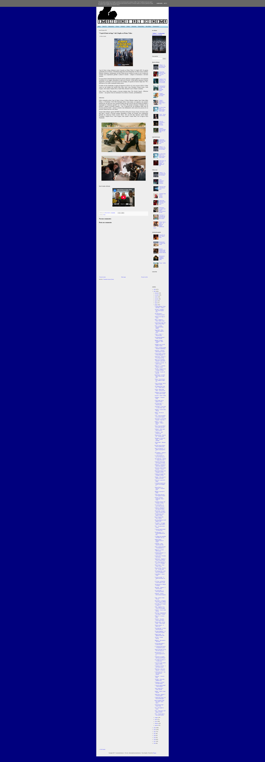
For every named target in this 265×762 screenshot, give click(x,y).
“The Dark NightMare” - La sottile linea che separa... (160, 632)
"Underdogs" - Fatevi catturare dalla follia (159, 544)
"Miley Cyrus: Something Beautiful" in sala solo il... (160, 360)
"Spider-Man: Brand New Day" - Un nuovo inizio (162, 74)
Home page (123, 277)
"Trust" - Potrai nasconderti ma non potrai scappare (160, 416)
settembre (157, 298)
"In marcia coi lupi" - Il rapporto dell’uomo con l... (160, 578)
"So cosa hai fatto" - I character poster (159, 404)
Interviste (134, 26)
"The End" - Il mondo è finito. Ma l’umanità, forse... (159, 310)
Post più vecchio (144, 277)
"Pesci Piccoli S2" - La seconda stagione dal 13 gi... (160, 653)
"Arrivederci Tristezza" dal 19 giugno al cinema (160, 502)
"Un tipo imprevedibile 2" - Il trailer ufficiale (160, 644)
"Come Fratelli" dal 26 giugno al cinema (159, 401)
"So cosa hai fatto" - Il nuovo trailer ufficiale (159, 505)
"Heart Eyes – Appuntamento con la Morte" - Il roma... (160, 613)
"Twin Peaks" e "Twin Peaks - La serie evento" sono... (160, 407)
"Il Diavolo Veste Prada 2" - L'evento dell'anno (162, 195)
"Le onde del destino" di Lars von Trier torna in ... (160, 456)
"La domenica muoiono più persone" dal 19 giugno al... (160, 484)
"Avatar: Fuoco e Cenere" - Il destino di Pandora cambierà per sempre (159, 225)
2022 (155, 731)
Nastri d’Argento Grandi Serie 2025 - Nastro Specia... (159, 701)
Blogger (154, 753)
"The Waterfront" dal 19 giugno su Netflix (159, 514)
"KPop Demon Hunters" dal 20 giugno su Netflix (160, 471)
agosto (156, 300)
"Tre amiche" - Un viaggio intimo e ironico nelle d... (160, 524)
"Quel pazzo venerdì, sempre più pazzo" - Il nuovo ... (160, 468)
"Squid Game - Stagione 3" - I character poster (160, 695)
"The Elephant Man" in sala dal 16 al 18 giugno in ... (160, 572)
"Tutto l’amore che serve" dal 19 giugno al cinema (160, 495)
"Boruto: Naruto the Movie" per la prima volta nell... (160, 427)
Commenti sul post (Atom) (108, 279)
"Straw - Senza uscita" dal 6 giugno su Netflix (160, 711)
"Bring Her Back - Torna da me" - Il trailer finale (160, 569)
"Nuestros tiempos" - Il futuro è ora (159, 626)
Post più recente (102, 277)
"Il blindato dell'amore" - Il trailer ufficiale (160, 553)
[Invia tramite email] (118, 213)
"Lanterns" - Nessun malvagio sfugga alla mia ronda (162, 130)
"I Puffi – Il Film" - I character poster (159, 335)
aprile (156, 719)
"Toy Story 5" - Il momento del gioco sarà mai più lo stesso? (162, 217)
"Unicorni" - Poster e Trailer (160, 395)
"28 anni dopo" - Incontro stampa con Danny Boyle (160, 511)
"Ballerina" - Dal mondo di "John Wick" (160, 641)
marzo (156, 721)
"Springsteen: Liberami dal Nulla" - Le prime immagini (160, 439)
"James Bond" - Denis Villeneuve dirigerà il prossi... (159, 331)
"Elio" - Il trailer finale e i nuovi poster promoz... (160, 714)
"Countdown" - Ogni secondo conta (159, 433)
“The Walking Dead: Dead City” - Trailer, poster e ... (160, 387)
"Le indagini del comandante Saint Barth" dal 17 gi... (160, 537)
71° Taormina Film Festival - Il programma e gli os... (160, 647)
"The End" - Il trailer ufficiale (159, 638)
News (99, 26)
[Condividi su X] (121, 213)
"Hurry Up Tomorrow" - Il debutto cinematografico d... (160, 449)
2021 (155, 733)
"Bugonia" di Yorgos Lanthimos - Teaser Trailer (159, 341)
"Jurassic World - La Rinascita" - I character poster (160, 488)
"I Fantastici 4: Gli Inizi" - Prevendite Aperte (160, 683)
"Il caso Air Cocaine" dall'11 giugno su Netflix (160, 663)
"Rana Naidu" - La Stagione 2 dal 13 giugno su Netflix (160, 601)
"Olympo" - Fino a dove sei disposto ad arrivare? (160, 478)
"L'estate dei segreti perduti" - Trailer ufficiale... (160, 686)
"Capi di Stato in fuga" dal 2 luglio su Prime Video (160, 323)
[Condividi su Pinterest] (123, 213)
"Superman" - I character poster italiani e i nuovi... (160, 351)
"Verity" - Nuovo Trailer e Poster (162, 115)
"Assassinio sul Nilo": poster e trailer (162, 236)
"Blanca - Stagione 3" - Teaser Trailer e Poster (159, 320)
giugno (156, 304)
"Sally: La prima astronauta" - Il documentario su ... (160, 547)
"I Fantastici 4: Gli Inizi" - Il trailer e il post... (160, 363)
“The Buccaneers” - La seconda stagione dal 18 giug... (160, 533)
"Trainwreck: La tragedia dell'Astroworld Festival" (160, 657)
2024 (155, 727)
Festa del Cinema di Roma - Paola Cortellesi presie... (160, 446)
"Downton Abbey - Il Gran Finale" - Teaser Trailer (160, 623)
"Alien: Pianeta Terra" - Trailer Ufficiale (159, 689)
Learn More (159, 3)
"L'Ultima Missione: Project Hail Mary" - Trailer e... (160, 307)
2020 (155, 735)
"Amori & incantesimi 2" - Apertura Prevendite (162, 123)
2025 (155, 291)
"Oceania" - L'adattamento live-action (162, 94)
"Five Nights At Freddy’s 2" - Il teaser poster (160, 660)
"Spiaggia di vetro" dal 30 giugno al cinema (160, 345)
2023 (155, 729)
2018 (155, 739)
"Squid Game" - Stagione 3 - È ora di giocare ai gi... (160, 357)
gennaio (156, 725)
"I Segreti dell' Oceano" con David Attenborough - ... (160, 698)
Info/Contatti (102, 749)
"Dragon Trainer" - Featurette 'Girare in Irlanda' (159, 540)
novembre (157, 295)
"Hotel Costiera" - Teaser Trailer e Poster (159, 565)
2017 (155, 741)
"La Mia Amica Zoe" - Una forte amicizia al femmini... (160, 673)
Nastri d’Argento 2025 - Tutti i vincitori (159, 518)
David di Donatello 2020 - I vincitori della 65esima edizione (162, 251)
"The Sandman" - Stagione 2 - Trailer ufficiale (160, 453)
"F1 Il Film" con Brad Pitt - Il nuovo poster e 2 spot (160, 582)
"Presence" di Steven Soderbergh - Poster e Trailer (159, 498)
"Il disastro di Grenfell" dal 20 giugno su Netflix (160, 475)
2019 (155, 737)
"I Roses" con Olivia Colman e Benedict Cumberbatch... (160, 348)
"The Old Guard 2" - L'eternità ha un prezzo (160, 314)
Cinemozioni (156, 26)
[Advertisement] (123, 264)
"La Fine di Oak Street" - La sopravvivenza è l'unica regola (162, 109)
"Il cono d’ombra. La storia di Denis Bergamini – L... (160, 354)
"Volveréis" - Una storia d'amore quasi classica (159, 620)
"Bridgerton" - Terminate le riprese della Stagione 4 (160, 465)
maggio (156, 717)
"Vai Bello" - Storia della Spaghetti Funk (159, 680)
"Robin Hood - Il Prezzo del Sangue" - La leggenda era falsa (162, 163)
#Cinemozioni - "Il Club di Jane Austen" (162, 243)
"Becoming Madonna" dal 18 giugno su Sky (160, 521)
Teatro (128, 26)
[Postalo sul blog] (119, 213)
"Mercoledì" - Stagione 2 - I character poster (160, 588)
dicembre (157, 293)
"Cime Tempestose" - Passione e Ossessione (162, 181)
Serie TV (104, 26)
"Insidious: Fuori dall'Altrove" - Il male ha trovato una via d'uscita (162, 81)
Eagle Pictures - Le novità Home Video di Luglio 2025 (160, 376)
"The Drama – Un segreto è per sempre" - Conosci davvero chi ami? (162, 210)
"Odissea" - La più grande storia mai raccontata (162, 66)
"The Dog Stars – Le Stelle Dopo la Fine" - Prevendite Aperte (162, 88)
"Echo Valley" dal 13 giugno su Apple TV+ (160, 604)
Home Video (141, 26)
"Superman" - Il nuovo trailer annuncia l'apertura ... (160, 594)
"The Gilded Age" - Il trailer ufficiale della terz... (160, 629)
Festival (123, 26)
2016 (155, 743)
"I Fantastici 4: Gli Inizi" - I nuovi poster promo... (160, 666)
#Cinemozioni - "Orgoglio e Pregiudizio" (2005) (162, 258)
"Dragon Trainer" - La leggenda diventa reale (159, 635)
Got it (165, 3)
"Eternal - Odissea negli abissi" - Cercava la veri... (160, 390)
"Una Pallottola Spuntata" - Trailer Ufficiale (160, 338)
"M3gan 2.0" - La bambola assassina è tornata (160, 366)
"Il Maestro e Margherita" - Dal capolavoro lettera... (160, 508)
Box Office (148, 26)
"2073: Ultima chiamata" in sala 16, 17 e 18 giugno (160, 562)
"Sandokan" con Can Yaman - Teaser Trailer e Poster (160, 393)
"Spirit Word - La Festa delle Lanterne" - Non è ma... (160, 419)
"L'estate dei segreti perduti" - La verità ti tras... (160, 530)
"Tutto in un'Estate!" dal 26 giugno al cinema (160, 384)
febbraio (156, 723)
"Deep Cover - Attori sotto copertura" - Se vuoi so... (160, 669)
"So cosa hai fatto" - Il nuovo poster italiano (159, 591)
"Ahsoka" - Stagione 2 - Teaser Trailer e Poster (162, 102)
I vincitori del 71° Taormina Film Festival (160, 556)
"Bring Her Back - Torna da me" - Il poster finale (160, 436)
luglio (156, 302)
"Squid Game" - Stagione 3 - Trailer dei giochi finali (160, 559)
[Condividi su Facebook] (122, 213)
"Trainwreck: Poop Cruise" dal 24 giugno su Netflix (160, 462)
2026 (155, 289)
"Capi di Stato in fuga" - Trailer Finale (159, 705)
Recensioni (111, 26)
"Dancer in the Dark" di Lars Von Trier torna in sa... (160, 650)
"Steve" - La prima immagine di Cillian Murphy (159, 327)
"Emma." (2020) (162, 263)
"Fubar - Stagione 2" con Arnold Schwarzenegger (160, 607)
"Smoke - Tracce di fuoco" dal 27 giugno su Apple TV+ (160, 380)
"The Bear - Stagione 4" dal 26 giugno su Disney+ (160, 369)
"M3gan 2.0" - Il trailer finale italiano (159, 550)
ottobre (156, 296)
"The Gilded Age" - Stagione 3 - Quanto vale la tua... (160, 459)
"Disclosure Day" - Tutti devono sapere (162, 188)
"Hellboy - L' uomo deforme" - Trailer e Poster (159, 423)
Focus (117, 26)
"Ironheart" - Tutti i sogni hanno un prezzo (160, 430)
